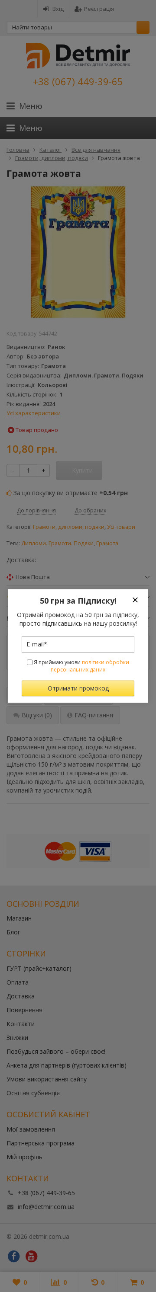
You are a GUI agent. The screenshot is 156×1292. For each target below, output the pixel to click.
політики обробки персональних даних (90, 666)
